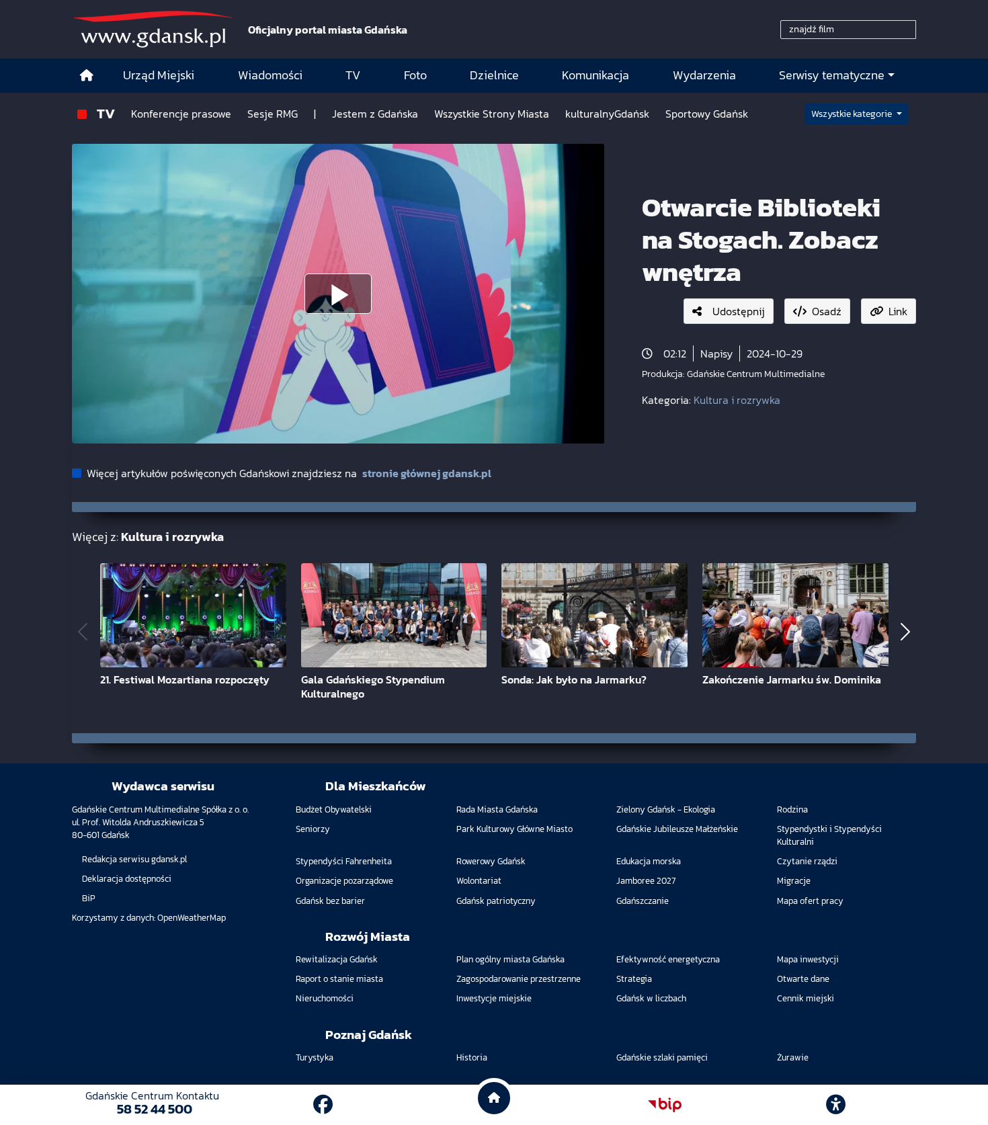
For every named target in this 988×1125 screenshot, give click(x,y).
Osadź (826, 311)
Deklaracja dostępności (126, 878)
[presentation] (82, 632)
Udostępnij (738, 311)
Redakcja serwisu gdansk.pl (134, 859)
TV (106, 113)
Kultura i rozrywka (737, 400)
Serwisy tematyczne (831, 75)
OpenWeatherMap (191, 917)
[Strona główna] (86, 75)
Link (898, 311)
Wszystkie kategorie (852, 114)
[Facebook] (323, 1104)
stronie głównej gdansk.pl (426, 473)
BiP (88, 898)
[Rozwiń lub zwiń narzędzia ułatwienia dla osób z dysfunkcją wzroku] (836, 1105)
